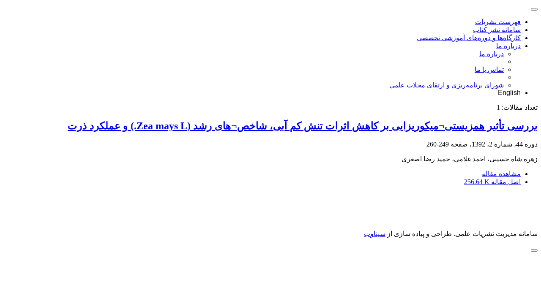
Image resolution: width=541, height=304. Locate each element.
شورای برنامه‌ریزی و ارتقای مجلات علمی (446, 85)
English (509, 92)
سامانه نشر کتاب (497, 29)
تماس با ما (489, 69)
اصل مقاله (492, 181)
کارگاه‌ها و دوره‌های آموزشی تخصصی (469, 37)
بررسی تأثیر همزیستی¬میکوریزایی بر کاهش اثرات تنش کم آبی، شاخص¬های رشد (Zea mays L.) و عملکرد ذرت (303, 125)
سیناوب (374, 233)
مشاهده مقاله (501, 173)
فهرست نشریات (498, 21)
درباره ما (508, 45)
